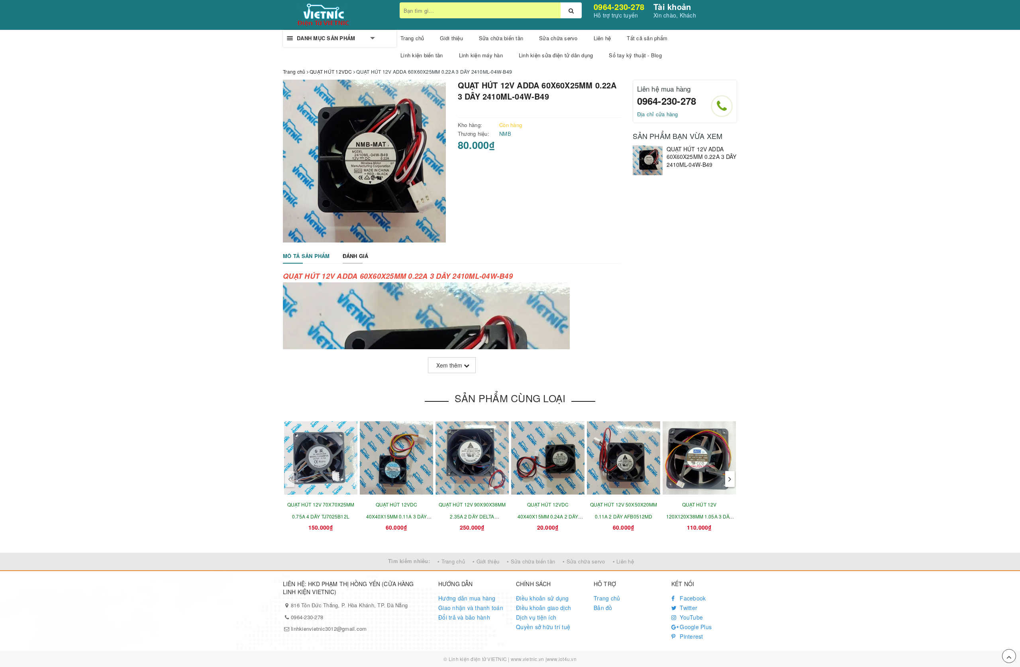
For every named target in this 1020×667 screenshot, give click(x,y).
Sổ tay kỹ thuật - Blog (635, 55)
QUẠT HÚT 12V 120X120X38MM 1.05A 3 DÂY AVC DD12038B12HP (699, 516)
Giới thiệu (451, 38)
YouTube (690, 617)
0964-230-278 (619, 6)
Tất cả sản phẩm (647, 38)
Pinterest (690, 636)
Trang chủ (412, 38)
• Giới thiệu (486, 561)
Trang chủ (607, 598)
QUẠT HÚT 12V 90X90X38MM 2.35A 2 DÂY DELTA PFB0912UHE (472, 516)
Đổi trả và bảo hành (464, 617)
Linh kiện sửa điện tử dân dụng (556, 55)
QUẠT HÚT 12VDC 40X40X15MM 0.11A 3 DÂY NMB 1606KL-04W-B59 (396, 516)
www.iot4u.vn (562, 658)
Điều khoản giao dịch (543, 608)
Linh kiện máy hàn (481, 55)
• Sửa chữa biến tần (531, 561)
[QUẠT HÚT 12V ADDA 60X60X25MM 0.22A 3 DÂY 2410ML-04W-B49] (648, 160)
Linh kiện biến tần (421, 55)
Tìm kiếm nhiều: (409, 561)
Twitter (687, 608)
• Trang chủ (451, 561)
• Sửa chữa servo (584, 561)
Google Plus (695, 627)
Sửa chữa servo (558, 38)
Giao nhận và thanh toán (470, 608)
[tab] (306, 256)
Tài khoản (672, 6)
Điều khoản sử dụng (542, 598)
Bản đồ (603, 608)
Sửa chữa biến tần (501, 38)
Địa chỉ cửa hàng (657, 114)
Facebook (692, 598)
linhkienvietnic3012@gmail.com (329, 628)
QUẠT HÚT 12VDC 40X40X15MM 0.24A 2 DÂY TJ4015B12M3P (548, 516)
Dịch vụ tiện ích (536, 617)
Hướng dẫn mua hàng (467, 598)
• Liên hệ (623, 561)
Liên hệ (602, 38)
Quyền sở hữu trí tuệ (543, 627)
